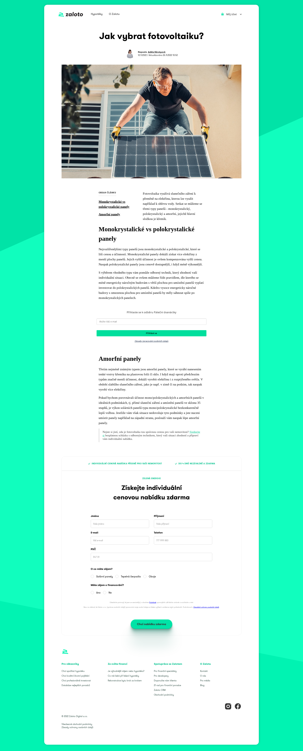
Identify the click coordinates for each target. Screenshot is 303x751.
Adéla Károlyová (156, 52)
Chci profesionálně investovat (76, 680)
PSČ (93, 549)
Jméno (95, 516)
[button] (97, 14)
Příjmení (159, 516)
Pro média (205, 680)
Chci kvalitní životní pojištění (75, 675)
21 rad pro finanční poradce (167, 685)
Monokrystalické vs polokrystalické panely (114, 204)
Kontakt (204, 671)
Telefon (158, 532)
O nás (203, 675)
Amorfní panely (109, 214)
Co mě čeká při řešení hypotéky (123, 675)
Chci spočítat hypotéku (73, 671)
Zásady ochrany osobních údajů (77, 727)
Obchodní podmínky (164, 694)
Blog (202, 685)
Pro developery (161, 675)
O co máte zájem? (102, 569)
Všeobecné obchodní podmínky (77, 724)
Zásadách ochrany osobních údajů (206, 607)
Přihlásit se (151, 333)
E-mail (94, 532)
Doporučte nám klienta (165, 680)
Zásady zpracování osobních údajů (151, 341)
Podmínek (152, 602)
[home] (70, 14)
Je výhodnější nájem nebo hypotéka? (126, 671)
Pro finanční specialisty (165, 671)
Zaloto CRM (160, 690)
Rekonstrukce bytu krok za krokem (125, 680)
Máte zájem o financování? (107, 585)
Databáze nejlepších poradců (76, 685)
